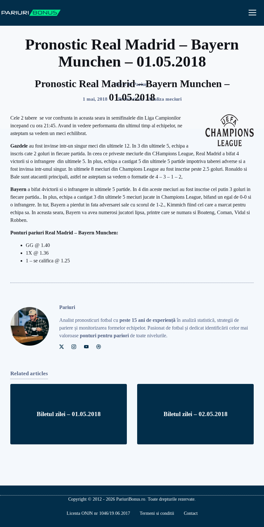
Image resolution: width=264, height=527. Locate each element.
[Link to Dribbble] (98, 346)
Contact (191, 513)
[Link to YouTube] (86, 346)
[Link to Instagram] (73, 346)
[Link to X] (61, 346)
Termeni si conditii (157, 513)
